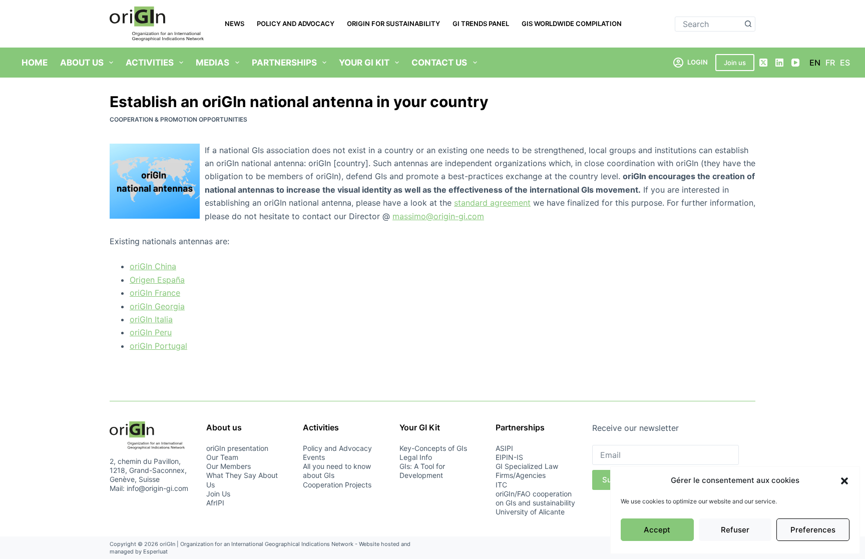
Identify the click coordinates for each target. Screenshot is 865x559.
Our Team (222, 457)
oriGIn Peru (151, 332)
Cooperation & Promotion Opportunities (178, 119)
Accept (657, 529)
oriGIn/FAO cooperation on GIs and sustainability (535, 498)
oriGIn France (155, 293)
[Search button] (748, 24)
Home (35, 63)
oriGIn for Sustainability (393, 24)
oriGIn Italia (151, 319)
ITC (501, 484)
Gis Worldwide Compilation (572, 24)
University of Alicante (530, 511)
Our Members (228, 466)
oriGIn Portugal (158, 346)
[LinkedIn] (779, 63)
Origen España (157, 280)
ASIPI (504, 448)
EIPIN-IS (509, 457)
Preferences (812, 529)
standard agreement (492, 203)
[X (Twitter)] (763, 63)
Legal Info (415, 457)
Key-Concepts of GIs (433, 448)
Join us (735, 63)
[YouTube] (795, 63)
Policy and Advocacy (295, 24)
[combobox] (708, 24)
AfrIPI (215, 502)
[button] (844, 481)
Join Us (218, 493)
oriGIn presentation (237, 448)
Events (314, 457)
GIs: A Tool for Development (422, 470)
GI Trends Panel (481, 24)
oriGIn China (153, 266)
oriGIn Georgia (157, 306)
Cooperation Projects (337, 484)
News (234, 24)
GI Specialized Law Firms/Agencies (527, 470)
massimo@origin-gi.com (438, 216)
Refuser (735, 529)
